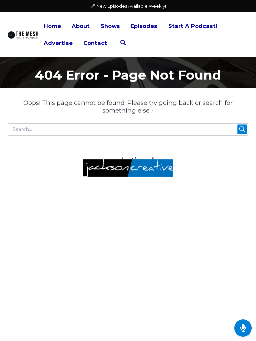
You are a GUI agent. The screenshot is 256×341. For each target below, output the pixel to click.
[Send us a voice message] (243, 328)
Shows (110, 26)
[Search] (123, 43)
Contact (95, 43)
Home (52, 26)
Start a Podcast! (192, 26)
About (81, 26)
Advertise (58, 43)
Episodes (144, 26)
